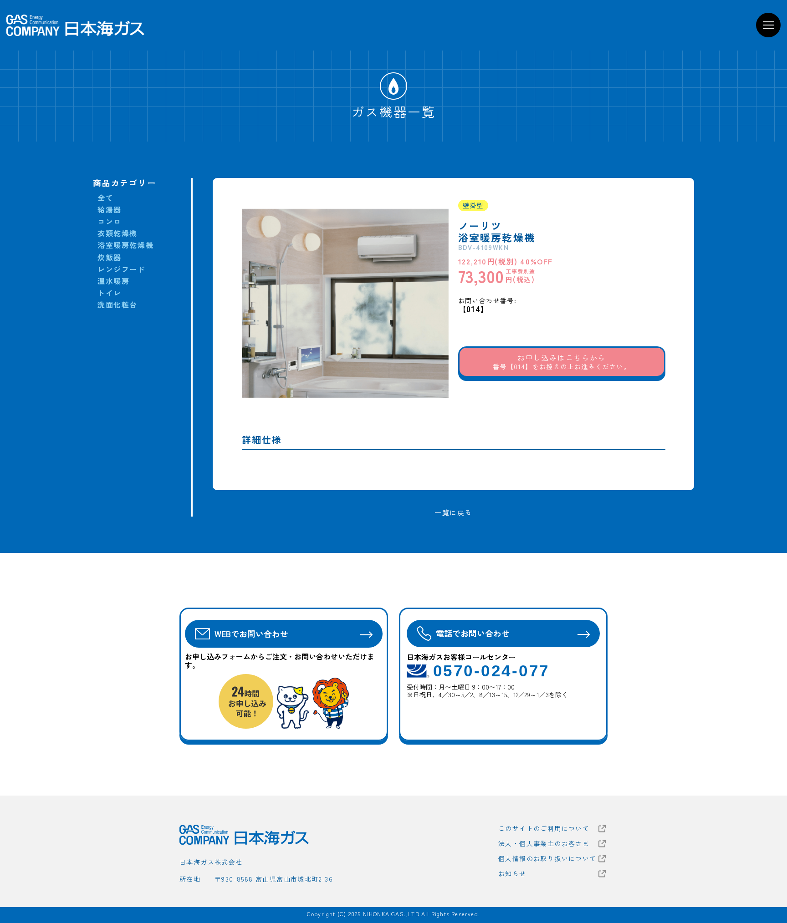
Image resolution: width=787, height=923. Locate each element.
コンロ (109, 221)
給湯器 (109, 209)
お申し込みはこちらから (561, 361)
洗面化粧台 (117, 304)
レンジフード (121, 269)
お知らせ (512, 873)
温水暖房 (113, 281)
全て (105, 198)
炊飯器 (109, 257)
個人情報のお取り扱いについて (547, 858)
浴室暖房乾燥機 (125, 245)
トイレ (109, 293)
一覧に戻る (453, 512)
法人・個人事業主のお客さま (543, 843)
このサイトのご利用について (543, 828)
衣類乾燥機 (117, 233)
